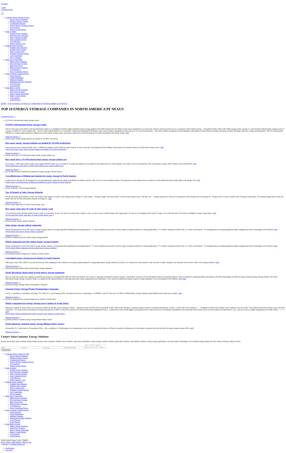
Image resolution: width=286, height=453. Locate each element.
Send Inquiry (10, 448)
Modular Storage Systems (19, 22)
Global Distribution (16, 78)
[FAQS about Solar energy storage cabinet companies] (24, 232)
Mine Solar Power (16, 66)
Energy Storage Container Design (22, 26)
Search (25, 440)
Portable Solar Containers (19, 34)
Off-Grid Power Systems (18, 64)
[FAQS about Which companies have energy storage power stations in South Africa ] (35, 314)
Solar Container (10, 32)
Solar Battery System (12, 88)
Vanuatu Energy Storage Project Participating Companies (32, 289)
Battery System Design (18, 96)
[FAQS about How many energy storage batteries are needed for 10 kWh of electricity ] (36, 149)
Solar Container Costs (17, 44)
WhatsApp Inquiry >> (13, 137)
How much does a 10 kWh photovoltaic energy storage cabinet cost (36, 159)
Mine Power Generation (13, 60)
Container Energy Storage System (17, 18)
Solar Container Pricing (18, 40)
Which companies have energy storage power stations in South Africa (37, 303)
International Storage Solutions (21, 82)
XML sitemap (16, 442)
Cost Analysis (15, 28)
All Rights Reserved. (17, 444)
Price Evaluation (15, 58)
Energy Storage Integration (19, 94)
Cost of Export (15, 84)
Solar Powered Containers (19, 36)
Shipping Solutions (16, 80)
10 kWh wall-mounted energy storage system (25, 125)
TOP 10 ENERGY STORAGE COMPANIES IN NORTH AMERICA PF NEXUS (37, 104)
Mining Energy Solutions (19, 68)
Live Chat (8, 450)
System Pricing (15, 100)
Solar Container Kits (17, 52)
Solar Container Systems (18, 38)
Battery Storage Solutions (19, 90)
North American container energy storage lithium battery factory (35, 324)
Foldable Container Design (19, 54)
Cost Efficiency (15, 42)
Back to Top (27, 442)
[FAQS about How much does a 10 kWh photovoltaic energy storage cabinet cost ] (34, 166)
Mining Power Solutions (18, 62)
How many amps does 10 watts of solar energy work (29, 209)
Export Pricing (15, 86)
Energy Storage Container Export (17, 74)
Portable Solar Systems (18, 50)
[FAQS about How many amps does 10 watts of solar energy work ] (29, 215)
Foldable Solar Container (14, 46)
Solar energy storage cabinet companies (23, 225)
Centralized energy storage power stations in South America (32, 258)
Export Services (15, 76)
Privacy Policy (6, 442)
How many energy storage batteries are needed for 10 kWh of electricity (38, 143)
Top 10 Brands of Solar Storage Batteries (24, 192)
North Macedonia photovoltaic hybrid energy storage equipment (34, 272)
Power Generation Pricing (19, 72)
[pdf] (127, 133)
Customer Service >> (8, 116)
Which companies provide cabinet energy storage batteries (31, 242)
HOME (3, 104)
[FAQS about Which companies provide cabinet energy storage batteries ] (31, 248)
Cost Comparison (16, 56)
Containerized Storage (17, 24)
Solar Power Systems (17, 92)
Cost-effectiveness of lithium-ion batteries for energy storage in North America (40, 176)
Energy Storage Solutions (19, 20)
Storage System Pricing (18, 30)
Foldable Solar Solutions (18, 48)
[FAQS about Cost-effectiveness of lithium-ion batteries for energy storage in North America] (38, 182)
